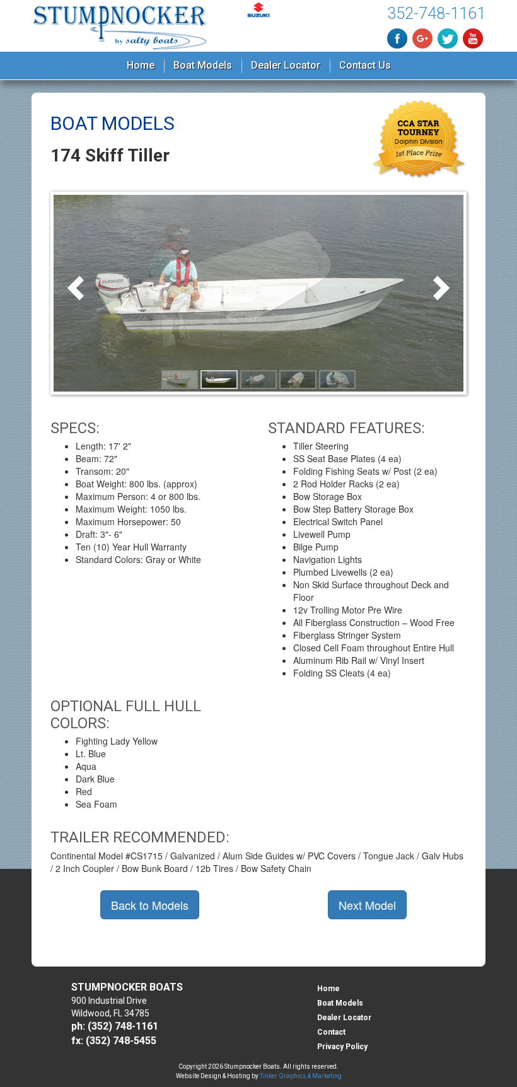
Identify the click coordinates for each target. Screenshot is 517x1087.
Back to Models (150, 905)
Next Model (367, 905)
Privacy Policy (342, 1046)
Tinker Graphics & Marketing (301, 1075)
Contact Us (365, 65)
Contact (331, 1032)
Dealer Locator (285, 65)
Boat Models (202, 65)
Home (140, 65)
